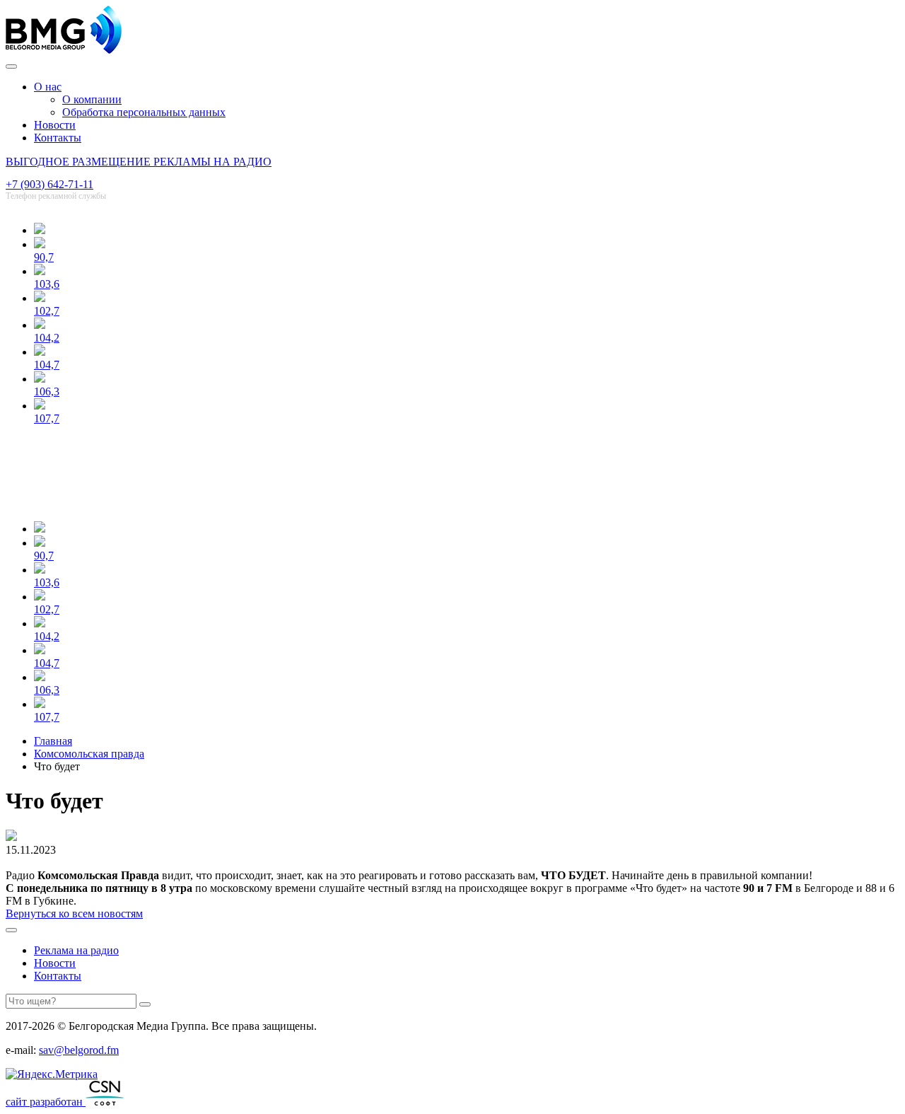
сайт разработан (46, 1102)
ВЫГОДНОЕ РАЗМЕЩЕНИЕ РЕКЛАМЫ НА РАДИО (139, 162)
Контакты (57, 138)
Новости (55, 125)
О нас (48, 87)
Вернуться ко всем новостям (74, 913)
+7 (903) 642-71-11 (49, 184)
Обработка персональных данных (144, 112)
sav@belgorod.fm (79, 1050)
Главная (53, 741)
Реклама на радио (76, 950)
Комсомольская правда (89, 754)
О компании (92, 99)
